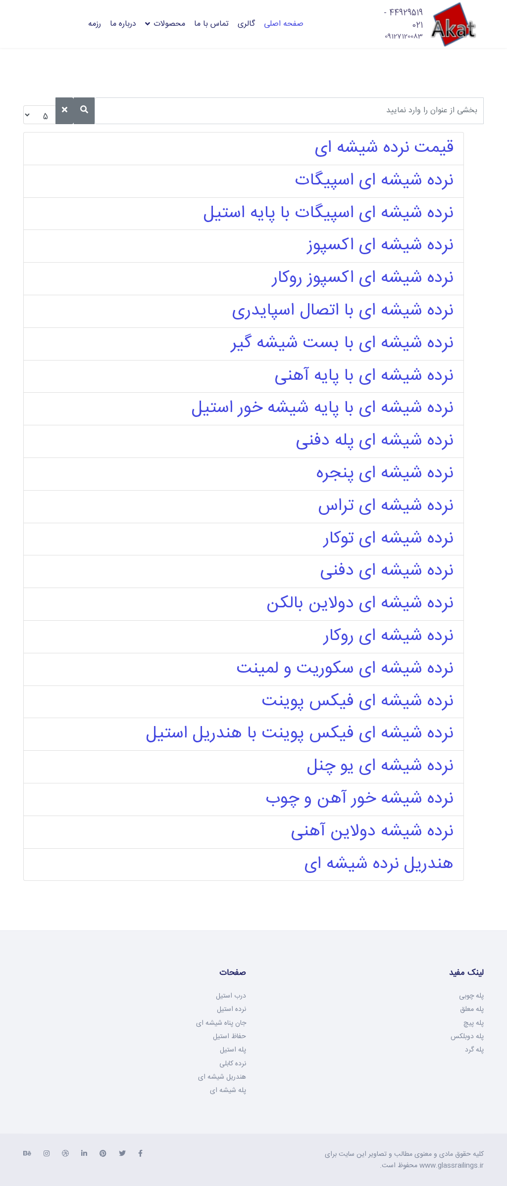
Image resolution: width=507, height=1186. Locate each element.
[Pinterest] (103, 1154)
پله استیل (233, 1050)
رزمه (94, 24)
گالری (246, 24)
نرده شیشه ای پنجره (385, 474)
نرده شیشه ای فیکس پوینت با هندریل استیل (300, 734)
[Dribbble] (65, 1154)
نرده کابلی (232, 1063)
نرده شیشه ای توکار (389, 539)
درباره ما (123, 24)
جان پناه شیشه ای (221, 1023)
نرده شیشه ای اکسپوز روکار (363, 278)
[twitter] (122, 1154)
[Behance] (27, 1154)
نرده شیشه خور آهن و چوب (359, 799)
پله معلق (472, 1009)
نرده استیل (231, 1009)
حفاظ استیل (229, 1036)
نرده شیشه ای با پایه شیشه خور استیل (323, 408)
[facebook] (140, 1154)
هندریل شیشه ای (222, 1077)
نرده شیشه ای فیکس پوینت (358, 702)
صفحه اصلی (284, 24)
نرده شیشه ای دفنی (387, 571)
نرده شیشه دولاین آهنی (372, 832)
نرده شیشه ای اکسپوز (380, 246)
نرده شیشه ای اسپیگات (374, 181)
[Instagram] (47, 1154)
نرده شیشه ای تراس (386, 506)
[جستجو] (84, 110)
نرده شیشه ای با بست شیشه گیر (342, 344)
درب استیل (231, 996)
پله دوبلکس (467, 1036)
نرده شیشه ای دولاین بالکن (360, 604)
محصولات (169, 24)
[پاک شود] (64, 110)
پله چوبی (471, 996)
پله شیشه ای (228, 1090)
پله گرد (474, 1050)
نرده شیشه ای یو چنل (380, 766)
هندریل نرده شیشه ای (379, 864)
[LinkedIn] (84, 1154)
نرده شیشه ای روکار (389, 636)
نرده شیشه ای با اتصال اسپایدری (343, 311)
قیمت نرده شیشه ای (384, 148)
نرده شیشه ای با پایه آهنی (364, 376)
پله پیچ (473, 1023)
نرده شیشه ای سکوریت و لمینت (345, 669)
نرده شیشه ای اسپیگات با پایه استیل (328, 214)
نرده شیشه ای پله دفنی (375, 441)
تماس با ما (211, 24)
